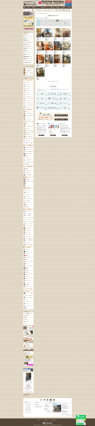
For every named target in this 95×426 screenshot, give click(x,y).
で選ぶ (28, 42)
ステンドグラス (27, 407)
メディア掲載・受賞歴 (48, 411)
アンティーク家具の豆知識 (26, 394)
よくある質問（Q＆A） (38, 406)
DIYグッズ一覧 (27, 291)
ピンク (40, 53)
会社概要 (57, 7)
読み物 (52, 7)
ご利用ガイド (63, 7)
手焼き (29, 68)
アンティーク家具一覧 (28, 109)
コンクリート (67, 53)
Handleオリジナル (29, 74)
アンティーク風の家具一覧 (28, 145)
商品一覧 (26, 78)
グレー (49, 53)
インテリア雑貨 (27, 410)
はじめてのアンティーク (45, 7)
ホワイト (57, 66)
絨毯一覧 (26, 177)
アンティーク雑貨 (28, 408)
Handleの (28, 70)
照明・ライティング (28, 409)
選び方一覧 (26, 32)
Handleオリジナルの (29, 72)
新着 (29, 7)
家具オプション (27, 311)
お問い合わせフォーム (67, 414)
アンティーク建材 (28, 412)
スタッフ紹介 (47, 410)
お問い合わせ (69, 7)
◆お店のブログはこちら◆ (28, 391)
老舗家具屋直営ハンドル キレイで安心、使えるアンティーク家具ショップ (30, 3)
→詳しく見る (68, 415)
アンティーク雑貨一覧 (28, 209)
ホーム (25, 7)
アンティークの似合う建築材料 (29, 66)
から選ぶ (27, 38)
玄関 (39, 65)
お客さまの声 (37, 404)
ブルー (57, 53)
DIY (25, 411)
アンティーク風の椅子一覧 (28, 166)
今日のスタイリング (46, 13)
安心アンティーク (35, 7)
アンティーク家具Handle (39, 13)
